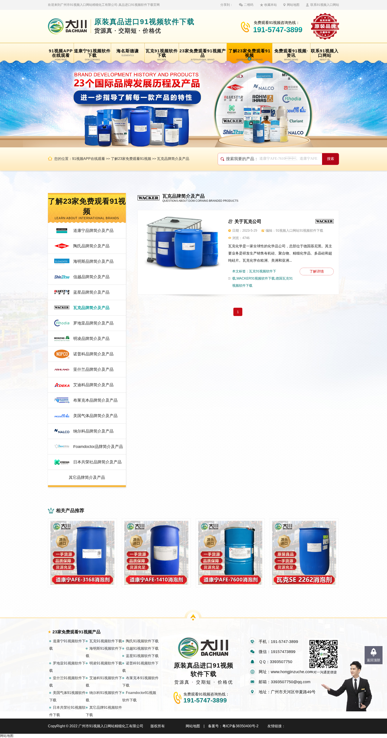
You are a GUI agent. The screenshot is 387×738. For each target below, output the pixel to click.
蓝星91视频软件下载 (142, 656)
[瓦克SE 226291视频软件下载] (304, 552)
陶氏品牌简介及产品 (91, 246)
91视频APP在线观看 (88, 159)
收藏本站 (270, 4)
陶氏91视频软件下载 (142, 641)
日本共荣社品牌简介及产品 (97, 462)
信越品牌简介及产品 (91, 277)
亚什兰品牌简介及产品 (93, 369)
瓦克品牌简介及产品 (173, 159)
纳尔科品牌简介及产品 (93, 431)
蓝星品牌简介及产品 (91, 292)
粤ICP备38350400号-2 (240, 726)
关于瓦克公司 (247, 221)
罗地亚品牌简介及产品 (93, 323)
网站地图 (293, 4)
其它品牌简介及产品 (87, 477)
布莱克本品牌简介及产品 (95, 400)
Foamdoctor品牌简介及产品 (98, 446)
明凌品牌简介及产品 (91, 338)
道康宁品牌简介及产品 (93, 230)
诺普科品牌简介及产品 (93, 354)
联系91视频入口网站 (324, 4)
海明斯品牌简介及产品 (93, 261)
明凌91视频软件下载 (105, 663)
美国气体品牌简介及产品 (95, 416)
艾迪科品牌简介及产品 (93, 385)
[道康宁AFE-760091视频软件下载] (230, 552)
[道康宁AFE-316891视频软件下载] (82, 552)
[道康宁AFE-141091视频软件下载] (156, 552)
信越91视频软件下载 (142, 648)
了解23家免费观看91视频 (131, 159)
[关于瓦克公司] (182, 242)
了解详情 (317, 271)
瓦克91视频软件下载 (105, 641)
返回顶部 (373, 660)
